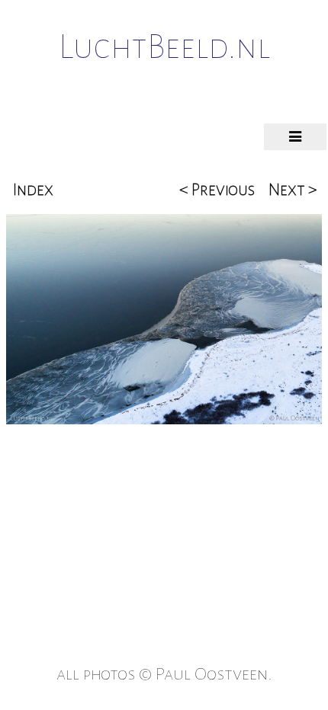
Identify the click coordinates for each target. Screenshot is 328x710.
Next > (293, 190)
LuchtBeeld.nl (164, 47)
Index (33, 190)
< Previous (217, 190)
